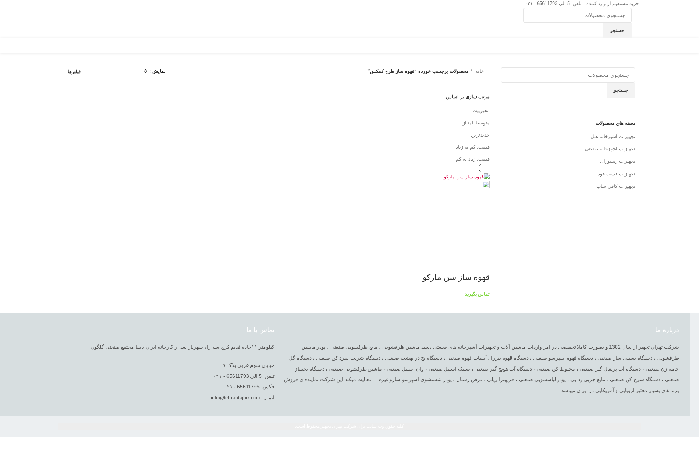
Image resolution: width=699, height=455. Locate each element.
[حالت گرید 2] (127, 71)
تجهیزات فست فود (616, 174)
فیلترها (74, 71)
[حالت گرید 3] (116, 71)
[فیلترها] (690, 446)
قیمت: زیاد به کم (473, 159)
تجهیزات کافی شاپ (615, 186)
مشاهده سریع (480, 263)
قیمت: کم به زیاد (473, 147)
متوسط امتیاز (476, 123)
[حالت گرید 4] (106, 71)
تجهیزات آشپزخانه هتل (613, 136)
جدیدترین (480, 135)
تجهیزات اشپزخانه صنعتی (610, 148)
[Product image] (453, 217)
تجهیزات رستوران (617, 161)
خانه (479, 71)
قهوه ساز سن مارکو (455, 277)
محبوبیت (481, 110)
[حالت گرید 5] (95, 71)
